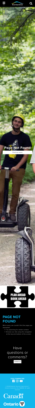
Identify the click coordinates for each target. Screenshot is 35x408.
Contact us (17, 361)
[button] (4, 3)
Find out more (18, 152)
